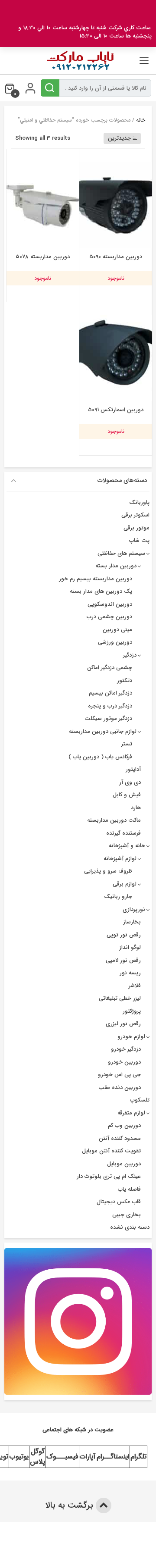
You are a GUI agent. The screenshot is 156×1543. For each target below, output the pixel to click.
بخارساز (132, 921)
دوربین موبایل (124, 1163)
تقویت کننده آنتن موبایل (111, 1150)
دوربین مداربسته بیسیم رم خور (95, 578)
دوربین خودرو (124, 1062)
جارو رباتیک (118, 896)
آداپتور (133, 769)
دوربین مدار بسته (115, 565)
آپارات (87, 1456)
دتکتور (124, 680)
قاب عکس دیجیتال (119, 1201)
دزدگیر (129, 655)
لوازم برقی (124, 884)
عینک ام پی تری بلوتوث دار (109, 1176)
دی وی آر (130, 782)
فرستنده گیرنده (123, 833)
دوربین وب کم (124, 1125)
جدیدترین (119, 138)
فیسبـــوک (62, 1456)
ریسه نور (130, 972)
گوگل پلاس (37, 1456)
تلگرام (138, 1456)
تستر (126, 743)
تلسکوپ (140, 1100)
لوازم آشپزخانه (120, 858)
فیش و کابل (127, 794)
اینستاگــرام (113, 1456)
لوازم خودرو (131, 1036)
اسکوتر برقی (135, 515)
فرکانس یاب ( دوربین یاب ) (100, 756)
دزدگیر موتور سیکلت (108, 718)
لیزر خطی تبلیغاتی (120, 998)
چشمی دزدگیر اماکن (109, 667)
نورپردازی (134, 909)
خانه (140, 120)
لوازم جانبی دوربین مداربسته (102, 731)
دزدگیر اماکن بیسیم (110, 693)
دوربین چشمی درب (109, 616)
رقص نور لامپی (123, 960)
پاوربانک (139, 502)
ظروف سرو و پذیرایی (108, 871)
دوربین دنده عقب (119, 1087)
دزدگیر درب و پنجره (110, 705)
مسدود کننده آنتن (120, 1138)
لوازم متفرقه (131, 1112)
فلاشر (135, 985)
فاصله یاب (129, 1189)
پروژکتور (132, 1011)
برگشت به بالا (70, 1505)
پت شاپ (139, 540)
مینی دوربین (117, 629)
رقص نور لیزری (123, 1023)
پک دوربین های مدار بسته (101, 591)
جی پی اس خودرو (119, 1074)
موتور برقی (137, 527)
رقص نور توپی (124, 934)
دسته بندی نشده (130, 1227)
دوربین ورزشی (115, 642)
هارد (136, 807)
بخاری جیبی (126, 1214)
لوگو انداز (130, 947)
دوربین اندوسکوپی (110, 604)
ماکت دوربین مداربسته (114, 820)
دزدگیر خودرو (126, 1049)
